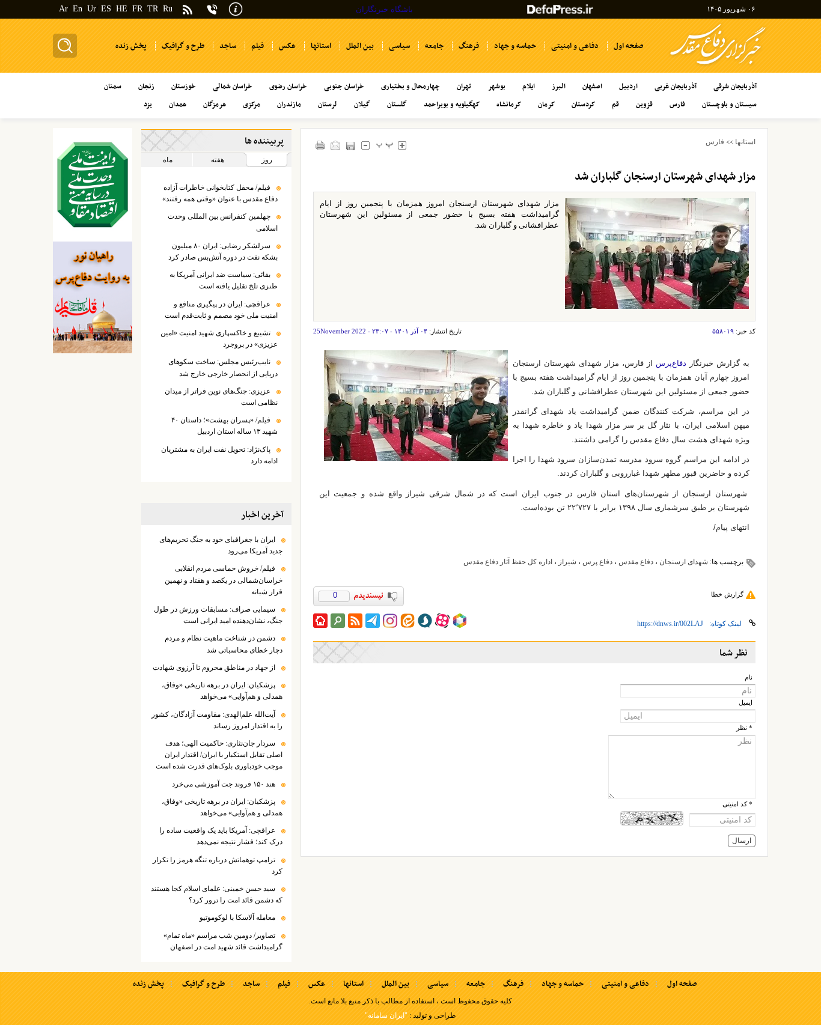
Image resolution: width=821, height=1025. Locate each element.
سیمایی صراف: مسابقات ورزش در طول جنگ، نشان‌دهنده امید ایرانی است (218, 615)
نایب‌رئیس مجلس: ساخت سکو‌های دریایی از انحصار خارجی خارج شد (223, 367)
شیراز (567, 562)
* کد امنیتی (737, 804)
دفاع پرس (597, 562)
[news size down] (365, 145)
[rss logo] (188, 10)
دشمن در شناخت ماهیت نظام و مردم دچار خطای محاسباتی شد (223, 644)
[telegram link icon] (372, 620)
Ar (63, 8)
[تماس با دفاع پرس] (212, 9)
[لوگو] (718, 66)
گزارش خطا (727, 594)
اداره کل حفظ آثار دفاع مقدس (507, 562)
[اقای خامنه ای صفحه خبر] (92, 185)
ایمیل (745, 702)
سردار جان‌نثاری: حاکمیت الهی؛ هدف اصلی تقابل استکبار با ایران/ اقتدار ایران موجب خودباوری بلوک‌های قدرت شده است (219, 754)
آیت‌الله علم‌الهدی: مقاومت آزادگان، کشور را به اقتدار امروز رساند (216, 720)
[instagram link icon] (390, 620)
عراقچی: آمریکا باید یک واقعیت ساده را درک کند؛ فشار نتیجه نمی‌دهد (220, 836)
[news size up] (402, 145)
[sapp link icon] (425, 620)
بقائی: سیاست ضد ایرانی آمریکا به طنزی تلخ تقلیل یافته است (223, 280)
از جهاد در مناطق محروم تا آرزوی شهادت (214, 667)
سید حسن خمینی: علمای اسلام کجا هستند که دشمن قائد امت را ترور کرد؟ (216, 894)
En (77, 8)
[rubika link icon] (460, 620)
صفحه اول (682, 984)
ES (106, 8)
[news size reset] (385, 145)
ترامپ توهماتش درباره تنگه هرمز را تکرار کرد (217, 865)
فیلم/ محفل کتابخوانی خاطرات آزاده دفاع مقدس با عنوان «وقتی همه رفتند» (220, 193)
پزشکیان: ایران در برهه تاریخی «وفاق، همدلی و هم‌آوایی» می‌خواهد (222, 807)
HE (121, 8)
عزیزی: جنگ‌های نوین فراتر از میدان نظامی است (221, 397)
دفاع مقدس (635, 562)
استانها (745, 142)
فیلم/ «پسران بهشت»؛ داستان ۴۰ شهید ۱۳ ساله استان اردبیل (224, 426)
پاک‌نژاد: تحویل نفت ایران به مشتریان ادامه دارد (219, 455)
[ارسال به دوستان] (335, 145)
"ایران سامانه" (386, 1015)
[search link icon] (338, 620)
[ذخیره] (350, 145)
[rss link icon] (355, 620)
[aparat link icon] (442, 620)
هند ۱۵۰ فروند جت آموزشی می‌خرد (223, 784)
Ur (91, 8)
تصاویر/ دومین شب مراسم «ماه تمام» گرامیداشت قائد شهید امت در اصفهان (222, 941)
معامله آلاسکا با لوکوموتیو (237, 917)
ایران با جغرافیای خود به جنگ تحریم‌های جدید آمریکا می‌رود (220, 545)
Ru (167, 8)
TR (152, 8)
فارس (715, 142)
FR (137, 8)
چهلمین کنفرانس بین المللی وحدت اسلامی (223, 222)
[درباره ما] (235, 8)
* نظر (744, 728)
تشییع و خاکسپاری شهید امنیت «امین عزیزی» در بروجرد (219, 338)
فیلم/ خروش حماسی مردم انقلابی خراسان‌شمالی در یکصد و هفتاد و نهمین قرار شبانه (223, 579)
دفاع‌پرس (671, 363)
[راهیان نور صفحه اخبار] (92, 297)
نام (748, 677)
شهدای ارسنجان (683, 562)
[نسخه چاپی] (320, 145)
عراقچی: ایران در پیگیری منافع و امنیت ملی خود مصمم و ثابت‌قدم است (221, 310)
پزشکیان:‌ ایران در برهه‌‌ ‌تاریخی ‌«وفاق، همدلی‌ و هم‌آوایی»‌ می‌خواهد (222, 691)
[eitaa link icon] (407, 620)
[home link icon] (320, 620)
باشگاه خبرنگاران (384, 9)
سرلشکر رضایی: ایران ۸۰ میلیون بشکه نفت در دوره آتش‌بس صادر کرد (223, 251)
